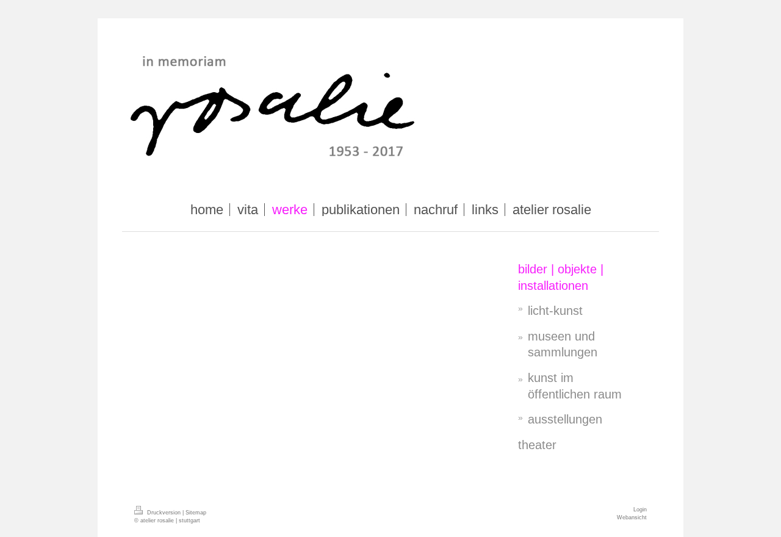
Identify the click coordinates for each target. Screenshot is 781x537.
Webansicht (632, 517)
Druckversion (163, 513)
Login (640, 509)
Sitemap (195, 513)
